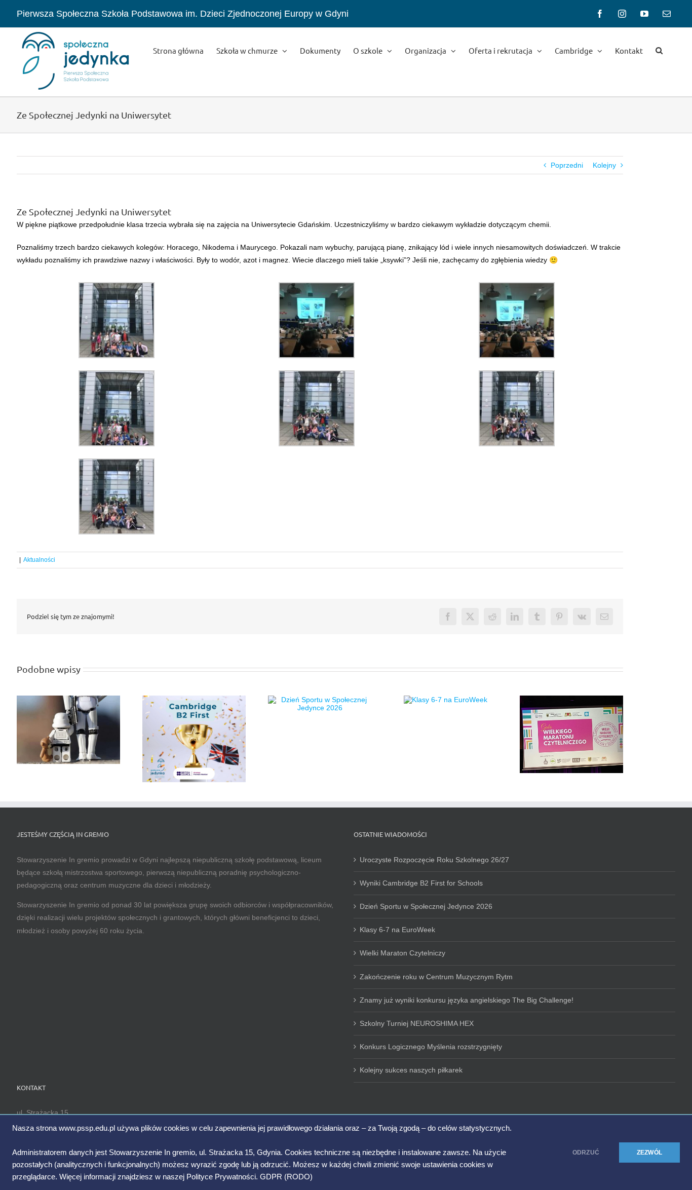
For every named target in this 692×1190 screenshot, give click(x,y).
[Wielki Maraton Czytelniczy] (571, 700)
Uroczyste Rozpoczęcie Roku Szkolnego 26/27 (434, 860)
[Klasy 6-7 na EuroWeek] (445, 700)
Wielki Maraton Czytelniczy (402, 953)
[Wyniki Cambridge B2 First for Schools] (194, 700)
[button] (659, 49)
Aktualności (39, 559)
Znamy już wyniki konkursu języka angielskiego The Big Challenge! (466, 1000)
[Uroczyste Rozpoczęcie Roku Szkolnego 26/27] (68, 700)
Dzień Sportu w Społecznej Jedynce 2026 (426, 906)
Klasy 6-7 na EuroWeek (397, 930)
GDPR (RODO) (286, 1177)
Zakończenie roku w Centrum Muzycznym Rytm (437, 977)
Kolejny (604, 165)
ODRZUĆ (585, 1152)
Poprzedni (567, 165)
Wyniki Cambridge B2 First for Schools (421, 883)
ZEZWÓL (649, 1152)
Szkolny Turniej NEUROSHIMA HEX (417, 1023)
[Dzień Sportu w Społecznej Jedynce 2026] (319, 700)
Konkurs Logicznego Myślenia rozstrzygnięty (431, 1047)
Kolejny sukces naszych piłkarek (411, 1070)
